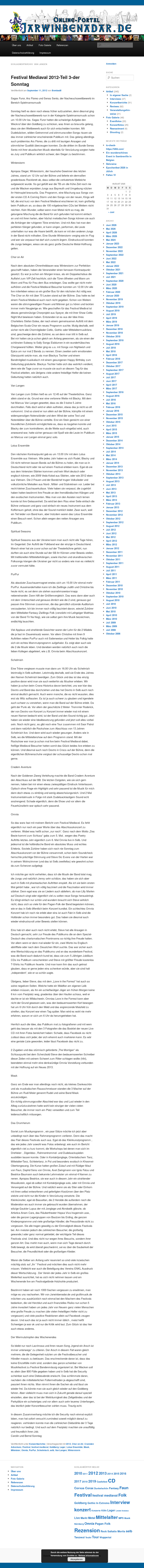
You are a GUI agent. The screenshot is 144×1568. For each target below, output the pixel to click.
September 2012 (114, 522)
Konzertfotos (117, 124)
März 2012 (111, 544)
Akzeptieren (76, 1559)
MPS (121, 1518)
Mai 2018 (111, 351)
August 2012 (112, 526)
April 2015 (111, 429)
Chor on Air (77, 1443)
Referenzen (62, 45)
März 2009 (111, 626)
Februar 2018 (113, 358)
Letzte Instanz (122, 1510)
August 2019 (112, 310)
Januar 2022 (112, 265)
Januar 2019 (112, 325)
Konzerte (96, 1510)
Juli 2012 (111, 529)
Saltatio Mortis (116, 1531)
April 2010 (111, 615)
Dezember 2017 (114, 362)
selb (52, 1450)
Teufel (88, 1537)
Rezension (87, 1530)
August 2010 (112, 600)
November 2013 (114, 470)
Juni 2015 (111, 425)
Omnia (24, 1450)
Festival (26, 1447)
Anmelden (111, 63)
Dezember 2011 (114, 552)
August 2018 (112, 344)
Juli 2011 (111, 570)
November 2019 (114, 299)
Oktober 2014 (113, 444)
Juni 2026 (111, 225)
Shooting (115, 132)
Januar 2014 (112, 462)
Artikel (30, 45)
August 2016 (112, 395)
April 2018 (111, 355)
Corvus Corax (83, 1488)
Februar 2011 (113, 581)
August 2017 (112, 373)
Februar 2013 (113, 503)
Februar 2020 (113, 292)
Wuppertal (105, 1537)
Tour (95, 1537)
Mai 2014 (111, 455)
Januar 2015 (112, 436)
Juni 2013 (111, 488)
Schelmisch (43, 1450)
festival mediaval (39, 1447)
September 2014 (114, 448)
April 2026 (111, 232)
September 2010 (114, 596)
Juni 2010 (111, 607)
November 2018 (114, 332)
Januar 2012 (112, 548)
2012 (68, 1443)
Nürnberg (79, 1523)
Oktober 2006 (113, 633)
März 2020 (111, 288)
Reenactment (117, 128)
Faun (123, 1487)
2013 (103, 1473)
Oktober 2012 (113, 518)
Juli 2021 (111, 277)
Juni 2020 (111, 284)
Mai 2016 (111, 403)
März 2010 (111, 618)
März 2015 (111, 433)
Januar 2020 (112, 295)
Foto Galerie (45, 45)
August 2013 (112, 481)
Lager (63, 1447)
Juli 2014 (111, 451)
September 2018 (114, 340)
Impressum (45, 52)
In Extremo (103, 1503)
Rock (104, 1531)
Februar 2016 (113, 407)
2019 (92, 1481)
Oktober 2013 (113, 474)
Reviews (114, 106)
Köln (104, 1510)
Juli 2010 (111, 603)
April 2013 (111, 496)
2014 (110, 1473)
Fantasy (114, 1488)
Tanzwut (79, 1537)
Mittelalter (107, 1517)
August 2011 (112, 566)
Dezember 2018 (114, 329)
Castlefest (102, 1481)
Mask (86, 1447)
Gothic (91, 1503)
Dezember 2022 (114, 247)
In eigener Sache (119, 95)
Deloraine (111, 163)
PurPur (32, 1450)
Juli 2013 (111, 485)
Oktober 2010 (113, 592)
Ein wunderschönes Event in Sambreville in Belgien (119, 156)
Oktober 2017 (113, 366)
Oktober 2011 (113, 559)
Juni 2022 (111, 258)
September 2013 (114, 477)
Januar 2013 (112, 507)
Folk (122, 1495)
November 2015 (114, 418)
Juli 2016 (111, 399)
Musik (127, 1518)
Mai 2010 (111, 611)
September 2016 (114, 392)
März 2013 (111, 500)
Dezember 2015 (114, 414)
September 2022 (114, 254)
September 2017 (114, 370)
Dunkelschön (101, 1488)
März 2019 (111, 321)
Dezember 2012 (114, 511)
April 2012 (111, 540)
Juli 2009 (111, 622)
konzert (82, 1509)
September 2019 (114, 306)
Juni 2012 (111, 533)
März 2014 (111, 459)
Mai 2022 (111, 262)
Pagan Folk (102, 1524)
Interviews (115, 98)
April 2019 (111, 318)
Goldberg (54, 1447)
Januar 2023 (112, 243)
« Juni (111, 212)
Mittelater (15, 1450)
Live (77, 1518)
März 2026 (111, 236)
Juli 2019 (111, 314)
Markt (84, 1518)
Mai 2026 (111, 228)
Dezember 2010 (114, 585)
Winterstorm (74, 1450)
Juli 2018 (111, 347)
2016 (123, 1473)
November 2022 (114, 251)
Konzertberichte (37, 1443)
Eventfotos (116, 121)
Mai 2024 (111, 239)
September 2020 (114, 280)
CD (111, 1480)
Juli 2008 (111, 630)
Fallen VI (111, 175)
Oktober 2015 (113, 421)
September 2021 (114, 273)
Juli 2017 (111, 377)
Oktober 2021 (113, 269)
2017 (77, 1481)
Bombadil (56, 90)
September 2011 (114, 563)
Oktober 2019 (113, 303)
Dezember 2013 (114, 466)
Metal (91, 1518)
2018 (85, 1481)
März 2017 (111, 388)
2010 (78, 1473)
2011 (85, 1473)
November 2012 (114, 514)
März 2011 (111, 578)
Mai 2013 (111, 492)
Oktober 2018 (113, 336)
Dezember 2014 (114, 440)
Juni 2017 (111, 381)
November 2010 (114, 589)
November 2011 (114, 555)
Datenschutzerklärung (23, 52)
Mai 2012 (111, 537)
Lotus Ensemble (75, 1447)
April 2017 (111, 384)
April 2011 (111, 574)
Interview (120, 1502)
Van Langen (61, 1450)
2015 (116, 1473)
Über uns (16, 45)
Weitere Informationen (88, 1555)
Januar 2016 (112, 410)
